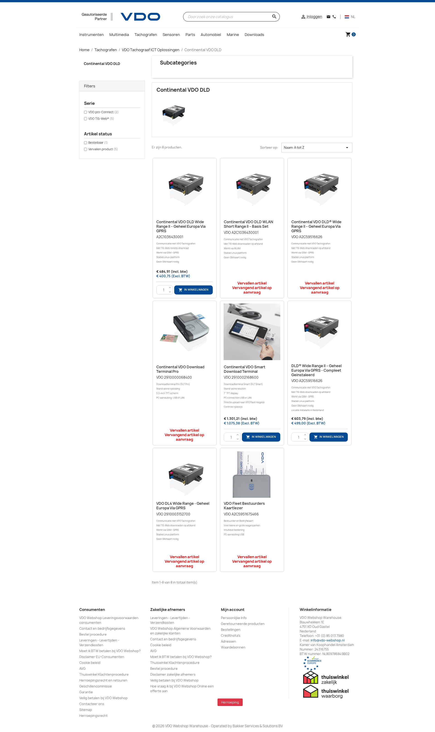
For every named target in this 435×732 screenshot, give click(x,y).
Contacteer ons (91, 704)
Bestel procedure (93, 634)
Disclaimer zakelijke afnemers (173, 674)
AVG (82, 668)
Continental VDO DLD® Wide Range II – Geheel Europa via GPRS (316, 226)
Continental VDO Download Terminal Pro (180, 369)
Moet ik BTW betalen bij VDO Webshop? (110, 651)
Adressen (228, 641)
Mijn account (232, 609)
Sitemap (85, 710)
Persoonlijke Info (234, 618)
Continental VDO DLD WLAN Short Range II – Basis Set (248, 224)
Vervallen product (103, 149)
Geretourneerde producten (243, 624)
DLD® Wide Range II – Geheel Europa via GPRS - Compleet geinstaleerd (316, 370)
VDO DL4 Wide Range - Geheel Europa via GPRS (182, 505)
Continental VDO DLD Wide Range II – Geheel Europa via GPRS (180, 226)
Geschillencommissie (95, 686)
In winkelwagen (193, 290)
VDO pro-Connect (103, 112)
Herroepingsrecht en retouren (103, 680)
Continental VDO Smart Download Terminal (244, 369)
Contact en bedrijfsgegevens (102, 628)
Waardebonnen (233, 647)
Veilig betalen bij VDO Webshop (103, 698)
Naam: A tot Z (317, 147)
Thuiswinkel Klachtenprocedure (104, 674)
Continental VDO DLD (102, 63)
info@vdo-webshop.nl (328, 640)
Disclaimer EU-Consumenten (101, 657)
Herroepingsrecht (93, 715)
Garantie (86, 692)
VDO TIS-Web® (101, 119)
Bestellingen (230, 629)
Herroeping (230, 702)
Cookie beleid (89, 662)
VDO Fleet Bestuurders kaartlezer (244, 505)
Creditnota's (230, 635)
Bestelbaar (98, 143)
